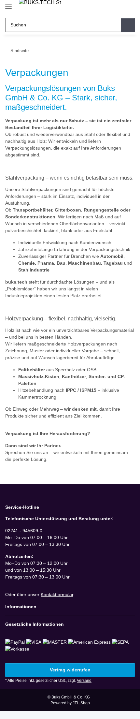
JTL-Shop (81, 703)
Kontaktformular (57, 594)
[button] (109, 7)
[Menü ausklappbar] (8, 4)
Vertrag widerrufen (70, 669)
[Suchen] (128, 25)
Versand (84, 680)
